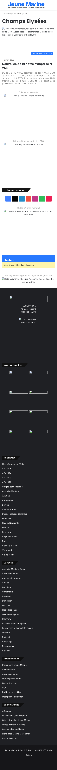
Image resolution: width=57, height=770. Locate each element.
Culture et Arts (9, 509)
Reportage (7, 641)
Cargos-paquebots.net (12, 487)
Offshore (6, 632)
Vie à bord (7, 550)
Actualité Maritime (10, 491)
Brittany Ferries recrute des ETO (28, 141)
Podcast (6, 637)
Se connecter (8, 669)
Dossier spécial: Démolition (14, 514)
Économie (6, 518)
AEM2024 (6, 473)
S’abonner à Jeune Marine (14, 665)
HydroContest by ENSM (13, 464)
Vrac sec (6, 650)
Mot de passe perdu (11, 678)
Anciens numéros (10, 573)
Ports (4, 541)
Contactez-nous (9, 683)
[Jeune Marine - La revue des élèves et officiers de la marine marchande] (26, 5)
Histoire (5, 527)
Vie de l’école (8, 555)
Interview (6, 532)
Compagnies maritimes (13, 729)
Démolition (7, 601)
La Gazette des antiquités (14, 623)
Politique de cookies (11, 692)
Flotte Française (9, 610)
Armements (7, 500)
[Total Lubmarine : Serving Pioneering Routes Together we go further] (28, 280)
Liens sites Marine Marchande (16, 734)
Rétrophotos (8, 646)
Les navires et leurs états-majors (17, 628)
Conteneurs (7, 592)
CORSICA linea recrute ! (28, 208)
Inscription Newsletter (12, 697)
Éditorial (6, 605)
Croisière (6, 596)
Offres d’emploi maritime (13, 724)
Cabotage (6, 587)
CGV (4, 687)
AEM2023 (6, 477)
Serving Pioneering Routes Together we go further (28, 275)
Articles (5, 582)
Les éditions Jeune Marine (14, 715)
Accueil (7, 13)
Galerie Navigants (10, 523)
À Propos (6, 711)
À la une (6, 496)
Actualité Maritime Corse (13, 569)
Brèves (5, 505)
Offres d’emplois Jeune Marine (16, 720)
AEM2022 (6, 482)
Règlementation (9, 536)
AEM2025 (6, 468)
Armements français (11, 578)
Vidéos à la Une (9, 545)
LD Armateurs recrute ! (28, 92)
